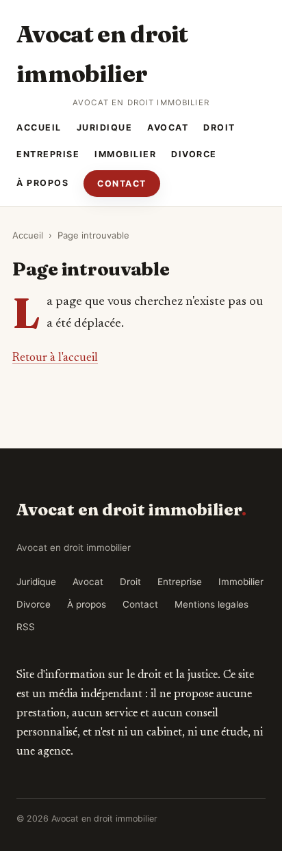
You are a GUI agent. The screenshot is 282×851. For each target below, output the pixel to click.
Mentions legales (211, 604)
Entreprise (47, 154)
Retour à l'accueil (55, 358)
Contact (121, 183)
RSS (25, 626)
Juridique (105, 127)
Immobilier (125, 154)
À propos (42, 183)
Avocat (167, 127)
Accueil (39, 127)
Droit (219, 127)
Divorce (194, 154)
